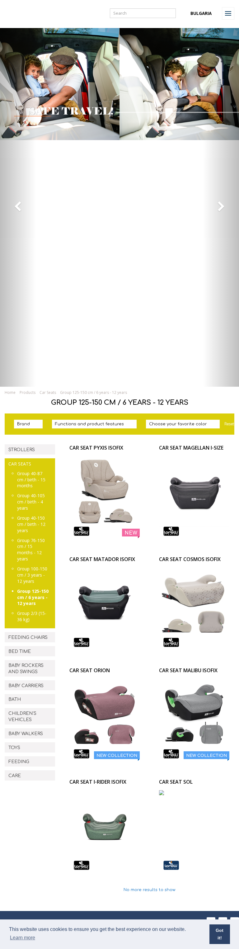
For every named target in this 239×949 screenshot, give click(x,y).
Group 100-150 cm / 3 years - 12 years (32, 575)
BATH (14, 699)
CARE (14, 775)
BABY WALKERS (25, 733)
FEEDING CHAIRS (28, 637)
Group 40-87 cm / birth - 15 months (31, 479)
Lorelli (19, 13)
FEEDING (18, 761)
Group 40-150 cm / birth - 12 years (31, 524)
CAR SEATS (19, 464)
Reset (229, 424)
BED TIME (19, 651)
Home (10, 392)
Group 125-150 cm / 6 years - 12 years (33, 597)
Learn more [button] (22, 937)
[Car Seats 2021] (119, 378)
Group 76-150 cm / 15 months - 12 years (31, 549)
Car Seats (48, 392)
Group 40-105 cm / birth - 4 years (31, 502)
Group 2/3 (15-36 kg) (31, 616)
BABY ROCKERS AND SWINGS (26, 668)
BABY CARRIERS (26, 685)
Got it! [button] (219, 934)
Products (27, 392)
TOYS (14, 747)
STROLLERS (21, 449)
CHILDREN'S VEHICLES (22, 716)
